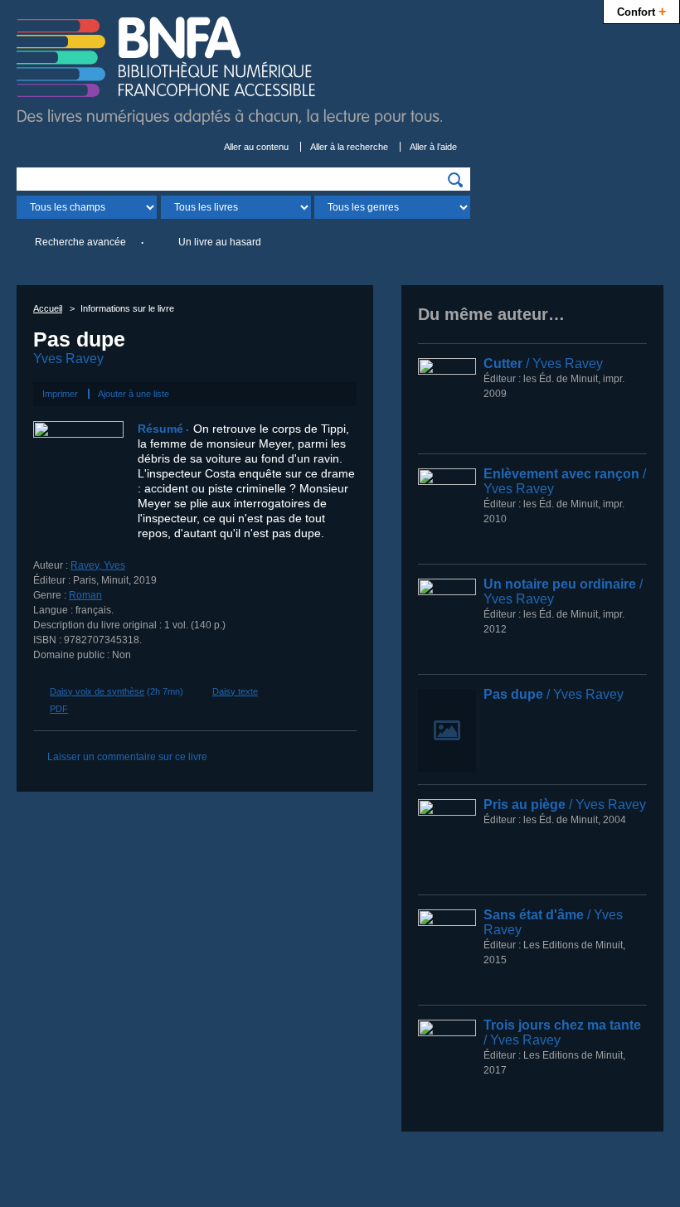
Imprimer (60, 394)
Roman (85, 595)
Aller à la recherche (349, 147)
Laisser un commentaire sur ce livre (127, 757)
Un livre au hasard (219, 242)
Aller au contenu (256, 147)
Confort (641, 10)
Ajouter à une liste (133, 394)
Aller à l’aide (433, 147)
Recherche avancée (80, 242)
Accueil (47, 308)
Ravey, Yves (97, 565)
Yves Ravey (68, 358)
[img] (455, 179)
